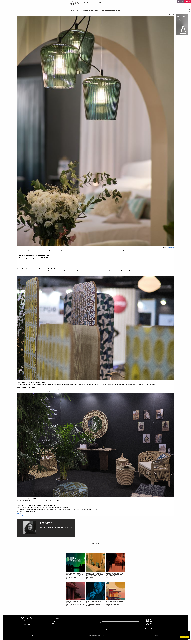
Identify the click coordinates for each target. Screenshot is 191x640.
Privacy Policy (34, 635)
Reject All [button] (175, 636)
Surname (99, 619)
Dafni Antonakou (171, 247)
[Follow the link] (29, 527)
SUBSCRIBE (148, 619)
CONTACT (148, 620)
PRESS (147, 624)
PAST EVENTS (149, 623)
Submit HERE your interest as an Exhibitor (24, 513)
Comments (99, 623)
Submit (138, 630)
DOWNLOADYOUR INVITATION (187, 1)
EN (1, 7)
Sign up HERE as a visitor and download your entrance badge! (28, 515)
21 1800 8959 (54, 620)
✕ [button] (189, 631)
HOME (147, 618)
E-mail (100, 622)
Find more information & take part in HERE (24, 264)
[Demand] (26, 622)
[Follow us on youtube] (153, 628)
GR (1, 9)
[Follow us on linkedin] (149, 628)
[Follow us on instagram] (151, 628)
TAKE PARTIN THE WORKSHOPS (181, 1)
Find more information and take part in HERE (25, 274)
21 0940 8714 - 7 (55, 621)
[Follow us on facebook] (148, 628)
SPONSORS (148, 621)
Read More (68, 578)
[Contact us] (146, 628)
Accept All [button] (184, 636)
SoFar (159, 635)
